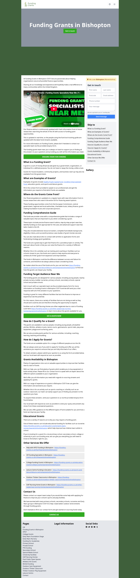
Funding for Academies (31, 541)
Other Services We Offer (96, 158)
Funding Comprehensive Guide (99, 138)
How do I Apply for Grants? (97, 148)
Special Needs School (30, 552)
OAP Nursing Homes (30, 557)
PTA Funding (27, 548)
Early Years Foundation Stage (33, 536)
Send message (101, 117)
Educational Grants (94, 154)
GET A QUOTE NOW (54, 316)
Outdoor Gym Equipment (32, 566)
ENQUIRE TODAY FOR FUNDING (54, 157)
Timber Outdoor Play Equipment (34, 571)
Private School (28, 546)
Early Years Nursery (30, 539)
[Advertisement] (78, 61)
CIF (24, 527)
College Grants (28, 534)
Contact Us (91, 161)
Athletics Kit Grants (30, 562)
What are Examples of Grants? (98, 132)
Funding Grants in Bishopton (33, 530)
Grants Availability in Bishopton (99, 151)
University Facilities (29, 555)
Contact (25, 575)
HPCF (25, 532)
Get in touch (70, 31)
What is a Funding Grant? (97, 128)
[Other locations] (110, 4)
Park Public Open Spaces (32, 559)
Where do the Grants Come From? (100, 135)
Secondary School (29, 550)
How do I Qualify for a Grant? (98, 145)
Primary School (28, 543)
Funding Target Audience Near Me (100, 141)
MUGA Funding (28, 564)
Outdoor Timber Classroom (33, 568)
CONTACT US (54, 515)
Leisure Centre (28, 573)
